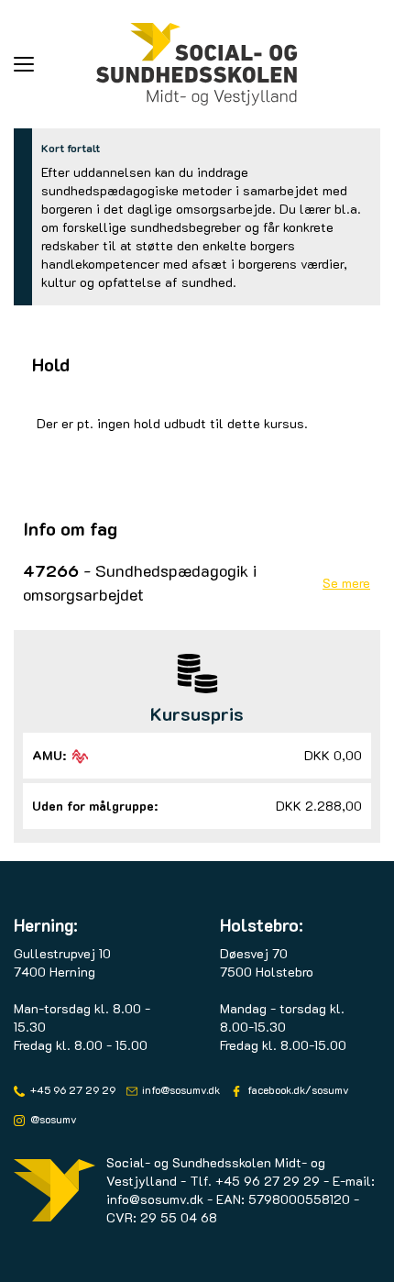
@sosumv (52, 1118)
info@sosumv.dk (179, 1089)
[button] (55, 64)
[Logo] (197, 64)
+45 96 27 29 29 (71, 1089)
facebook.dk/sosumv (297, 1089)
